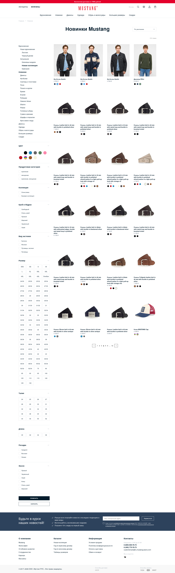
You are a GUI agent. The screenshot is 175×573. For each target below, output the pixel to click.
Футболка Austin (60, 79)
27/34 (30, 291)
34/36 (46, 325)
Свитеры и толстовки (28, 82)
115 (38, 378)
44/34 (38, 359)
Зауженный (25, 224)
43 (46, 354)
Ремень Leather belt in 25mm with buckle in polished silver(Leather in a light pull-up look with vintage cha (117, 280)
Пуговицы (24, 252)
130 (30, 383)
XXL (38, 271)
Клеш (23, 481)
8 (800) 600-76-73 (130, 545)
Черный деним (27, 56)
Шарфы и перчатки (27, 117)
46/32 (46, 359)
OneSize (46, 276)
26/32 (30, 286)
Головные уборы (26, 111)
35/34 (46, 330)
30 (22, 305)
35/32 (30, 330)
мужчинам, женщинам (28, 179)
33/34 (30, 320)
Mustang (22, 542)
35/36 (22, 335)
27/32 (22, 291)
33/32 (22, 320)
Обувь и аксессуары (96, 15)
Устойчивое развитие (27, 549)
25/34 (46, 281)
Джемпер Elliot (139, 79)
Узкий (23, 227)
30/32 (38, 301)
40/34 (30, 349)
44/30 (22, 359)
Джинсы (70, 15)
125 (22, 383)
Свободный (25, 209)
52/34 (30, 368)
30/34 (46, 301)
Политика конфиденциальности (101, 546)
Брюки (22, 91)
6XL (38, 276)
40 (38, 349)
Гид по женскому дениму (63, 549)
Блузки (22, 95)
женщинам (25, 175)
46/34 (22, 364)
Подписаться (148, 518)
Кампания (25, 69)
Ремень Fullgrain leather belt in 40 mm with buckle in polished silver (55, 132)
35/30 (22, 330)
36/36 (22, 339)
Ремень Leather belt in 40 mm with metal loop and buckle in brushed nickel (144, 127)
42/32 (22, 354)
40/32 (22, 349)
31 (46, 305)
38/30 (22, 344)
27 (46, 399)
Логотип (25, 52)
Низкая (23, 457)
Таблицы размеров (61, 552)
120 (46, 378)
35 (38, 330)
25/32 (38, 281)
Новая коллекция (60, 542)
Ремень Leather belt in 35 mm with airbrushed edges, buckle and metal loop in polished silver (64, 230)
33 (38, 315)
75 (38, 368)
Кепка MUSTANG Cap (141, 329)
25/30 (30, 281)
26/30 (22, 286)
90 (30, 373)
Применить (34, 498)
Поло (22, 85)
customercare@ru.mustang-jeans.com (137, 550)
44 (22, 419)
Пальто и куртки (26, 88)
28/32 (46, 291)
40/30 (46, 344)
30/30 (30, 301)
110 (30, 378)
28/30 (38, 291)
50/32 (38, 364)
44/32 (30, 359)
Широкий (24, 220)
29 (30, 296)
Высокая (24, 453)
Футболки (23, 78)
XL (30, 271)
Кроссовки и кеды (27, 120)
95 (38, 373)
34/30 (46, 320)
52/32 (22, 368)
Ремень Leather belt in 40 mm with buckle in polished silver (64, 126)
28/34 (22, 296)
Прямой (24, 217)
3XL (46, 271)
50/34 (46, 364)
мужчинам (24, 171)
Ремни (22, 107)
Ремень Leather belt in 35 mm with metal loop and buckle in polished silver (90, 127)
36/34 (46, 335)
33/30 (46, 315)
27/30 (46, 286)
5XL (30, 276)
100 (46, 373)
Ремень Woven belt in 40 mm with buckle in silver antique (64, 330)
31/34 (22, 310)
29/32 (46, 296)
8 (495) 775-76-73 (130, 547)
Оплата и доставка (96, 549)
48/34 (30, 364)
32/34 (46, 310)
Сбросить (34, 504)
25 (30, 399)
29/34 (22, 301)
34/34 (38, 325)
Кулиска (24, 241)
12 (112, 346)
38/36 (38, 344)
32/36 (22, 315)
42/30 (46, 349)
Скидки (132, 15)
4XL (22, 276)
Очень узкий (25, 213)
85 (22, 373)
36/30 (30, 335)
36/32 (38, 335)
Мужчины (35, 7)
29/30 (38, 296)
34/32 (22, 325)
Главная (21, 21)
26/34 (38, 286)
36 (30, 339)
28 (22, 404)
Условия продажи (95, 542)
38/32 (38, 339)
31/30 (30, 305)
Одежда (80, 15)
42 (38, 354)
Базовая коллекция (27, 196)
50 (38, 419)
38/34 (30, 344)
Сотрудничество (25, 552)
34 (30, 325)
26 (38, 399)
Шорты (23, 104)
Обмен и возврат (95, 552)
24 (22, 399)
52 (46, 419)
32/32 (38, 310)
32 (30, 315)
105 (22, 378)
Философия (23, 546)
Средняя (24, 450)
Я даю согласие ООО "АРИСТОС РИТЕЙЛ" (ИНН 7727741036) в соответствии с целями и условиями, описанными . (129, 524)
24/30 (22, 281)
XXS (22, 267)
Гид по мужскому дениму (63, 546)
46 (30, 419)
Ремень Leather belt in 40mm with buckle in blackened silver (91, 228)
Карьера (22, 555)
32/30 (30, 310)
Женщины (23, 7)
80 (46, 368)
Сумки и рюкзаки (26, 114)
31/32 (38, 305)
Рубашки (23, 98)
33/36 (38, 320)
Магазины (22, 558)
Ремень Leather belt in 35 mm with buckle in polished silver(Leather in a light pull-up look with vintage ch (91, 178)
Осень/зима (25, 192)
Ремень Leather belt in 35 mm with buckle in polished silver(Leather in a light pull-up (89, 186)
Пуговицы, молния (27, 248)
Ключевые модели (29, 62)
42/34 (30, 354)
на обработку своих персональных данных (124, 523)
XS (30, 267)
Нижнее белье (25, 101)
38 (46, 339)
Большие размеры (117, 15)
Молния (24, 245)
